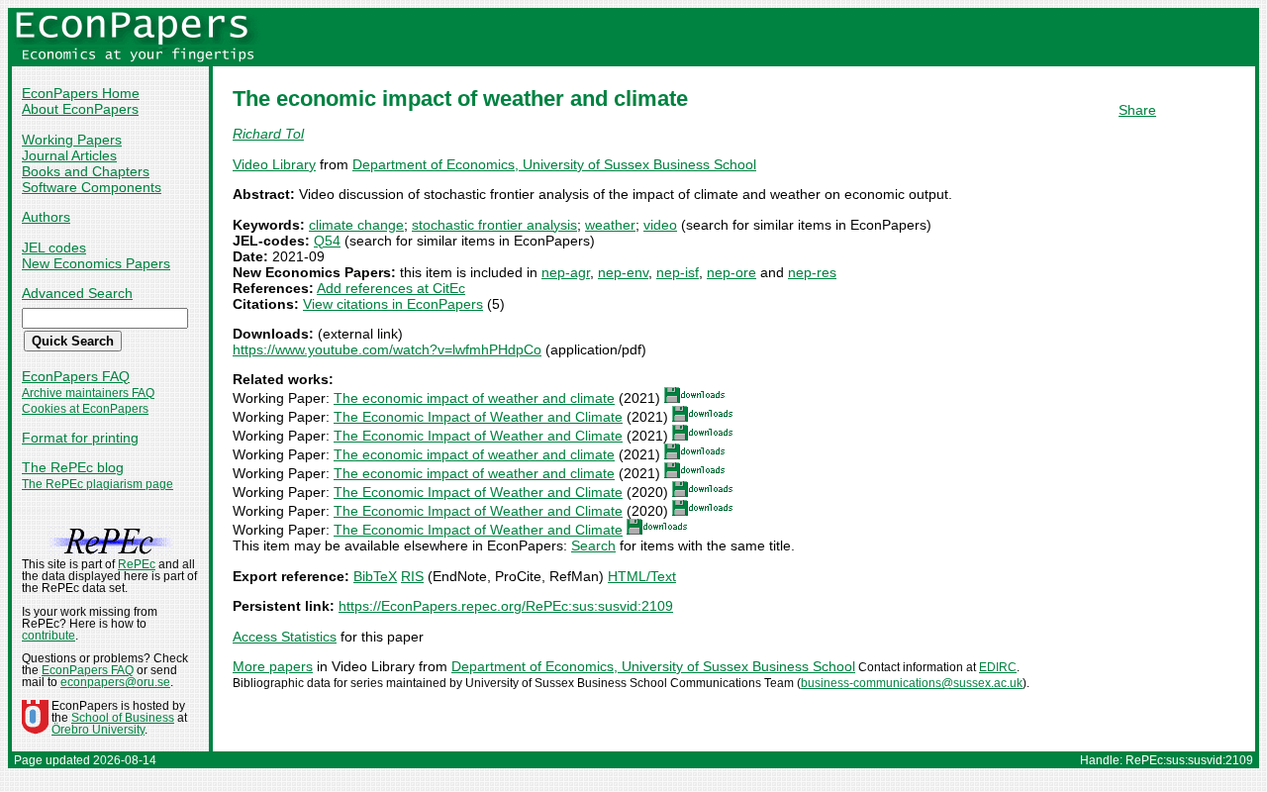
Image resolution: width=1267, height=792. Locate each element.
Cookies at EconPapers (85, 409)
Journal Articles (69, 155)
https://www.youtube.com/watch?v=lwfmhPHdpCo (387, 349)
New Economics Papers (96, 263)
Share (1137, 110)
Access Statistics (285, 636)
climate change (356, 225)
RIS (412, 576)
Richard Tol (268, 134)
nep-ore (731, 272)
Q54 (327, 240)
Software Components (91, 187)
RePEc (136, 564)
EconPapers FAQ (76, 376)
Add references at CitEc (391, 288)
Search (593, 545)
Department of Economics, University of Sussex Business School (554, 164)
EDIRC (998, 667)
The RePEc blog (73, 467)
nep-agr (565, 272)
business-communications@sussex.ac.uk (912, 683)
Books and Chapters (85, 171)
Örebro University (98, 730)
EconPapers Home (81, 93)
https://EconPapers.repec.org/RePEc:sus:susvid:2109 (506, 606)
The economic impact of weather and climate (474, 398)
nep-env (623, 272)
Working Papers (72, 140)
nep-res (812, 272)
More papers (273, 666)
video (660, 225)
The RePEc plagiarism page (97, 484)
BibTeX (375, 576)
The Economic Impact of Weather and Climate (478, 417)
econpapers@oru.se (115, 682)
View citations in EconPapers (393, 304)
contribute (48, 636)
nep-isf (677, 272)
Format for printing (80, 438)
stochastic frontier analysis (494, 225)
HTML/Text (642, 576)
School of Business (122, 718)
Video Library (274, 164)
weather (610, 225)
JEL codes (54, 247)
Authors (46, 217)
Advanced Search (77, 293)
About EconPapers (80, 109)
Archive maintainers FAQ (88, 393)
